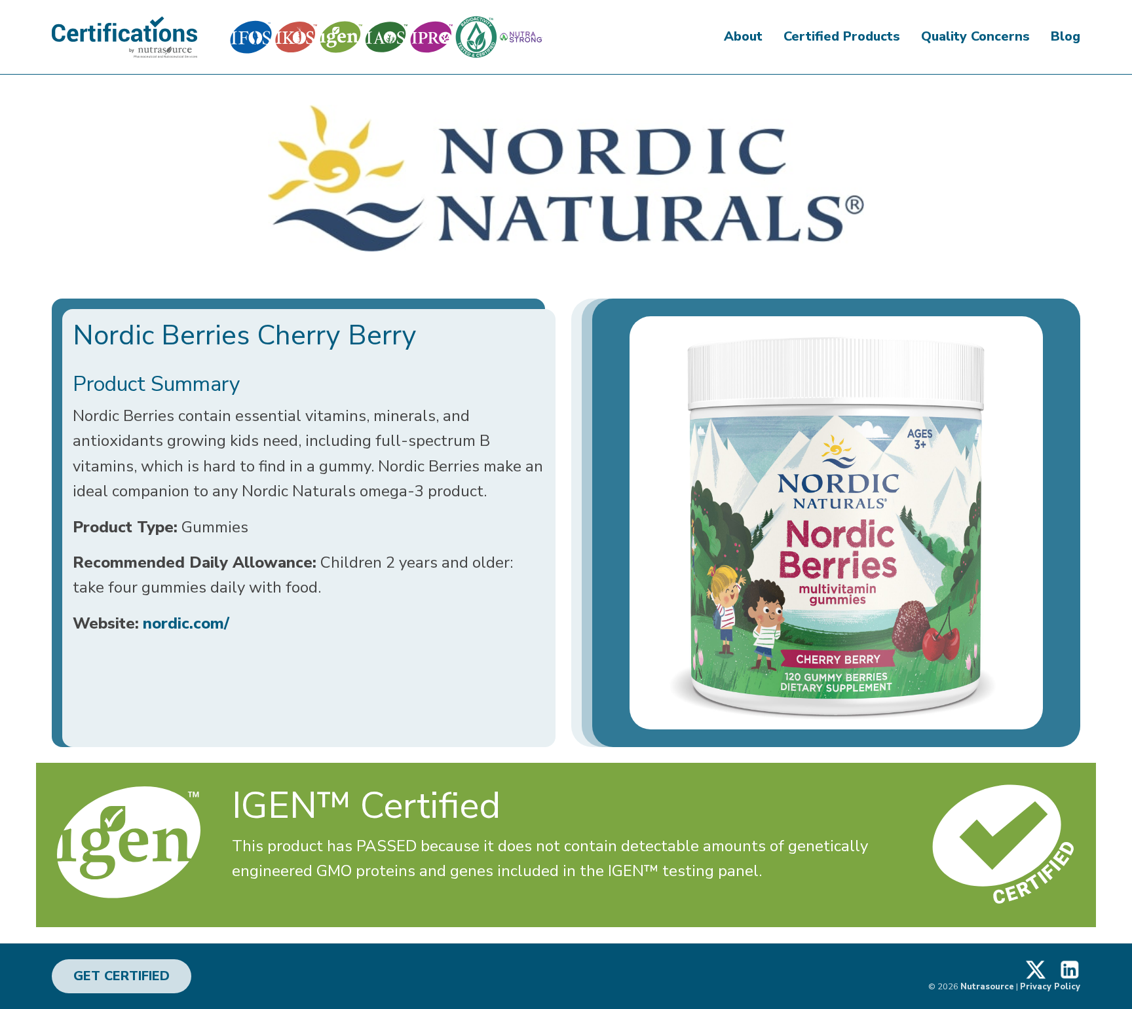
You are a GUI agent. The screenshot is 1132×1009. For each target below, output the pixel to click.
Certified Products (841, 36)
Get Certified (121, 976)
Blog (1065, 36)
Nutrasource (987, 987)
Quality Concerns (975, 36)
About (743, 36)
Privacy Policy (1050, 987)
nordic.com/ (186, 623)
